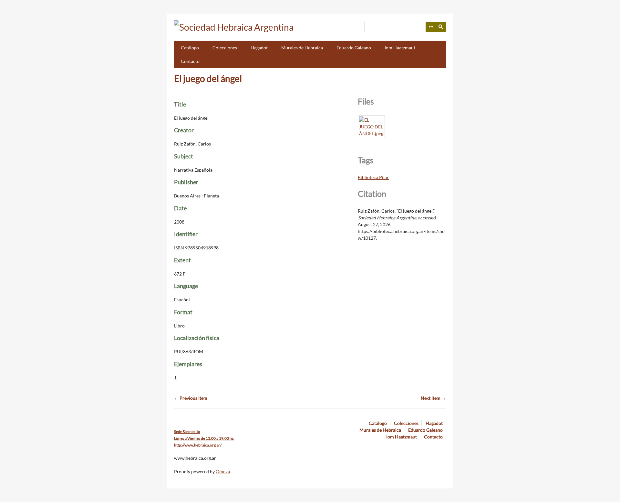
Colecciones (224, 47)
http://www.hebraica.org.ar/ (198, 445)
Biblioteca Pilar (373, 177)
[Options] (431, 27)
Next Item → (433, 398)
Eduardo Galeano (353, 47)
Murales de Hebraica (302, 47)
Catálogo (190, 47)
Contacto (190, 61)
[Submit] (441, 27)
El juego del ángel (208, 78)
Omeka (223, 471)
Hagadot (259, 47)
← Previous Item (190, 398)
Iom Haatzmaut (400, 47)
